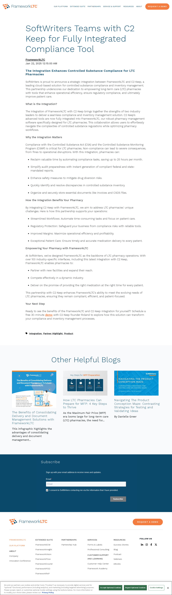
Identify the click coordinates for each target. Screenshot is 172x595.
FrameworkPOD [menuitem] (42, 568)
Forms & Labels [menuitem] (95, 545)
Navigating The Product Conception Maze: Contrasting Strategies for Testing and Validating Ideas (137, 405)
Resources (128, 6)
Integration (35, 333)
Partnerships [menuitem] (69, 540)
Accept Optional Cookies (110, 588)
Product (68, 333)
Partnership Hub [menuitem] (69, 545)
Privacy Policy (48, 592)
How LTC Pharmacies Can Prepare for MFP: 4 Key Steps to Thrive (85, 403)
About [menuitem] (12, 551)
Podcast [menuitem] (117, 554)
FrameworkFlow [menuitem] (43, 559)
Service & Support (112, 6)
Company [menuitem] (13, 556)
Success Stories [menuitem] (121, 545)
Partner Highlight (53, 333)
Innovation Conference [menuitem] (20, 561)
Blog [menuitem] (116, 549)
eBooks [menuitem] (117, 564)
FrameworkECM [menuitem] (42, 545)
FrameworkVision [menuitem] (43, 554)
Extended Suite (77, 6)
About (139, 6)
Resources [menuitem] (119, 540)
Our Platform (61, 6)
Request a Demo (157, 6)
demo (49, 314)
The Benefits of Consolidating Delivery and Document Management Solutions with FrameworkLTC (34, 418)
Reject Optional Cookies (135, 588)
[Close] (168, 588)
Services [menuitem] (92, 540)
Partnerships (94, 6)
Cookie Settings (156, 588)
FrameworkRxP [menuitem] (42, 573)
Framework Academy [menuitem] (97, 568)
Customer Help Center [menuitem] (98, 564)
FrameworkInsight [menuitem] (43, 549)
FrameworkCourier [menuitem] (44, 564)
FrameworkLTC (35, 59)
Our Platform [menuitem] (17, 545)
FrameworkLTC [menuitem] (17, 540)
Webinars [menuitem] (118, 559)
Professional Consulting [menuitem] (98, 549)
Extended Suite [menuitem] (44, 540)
